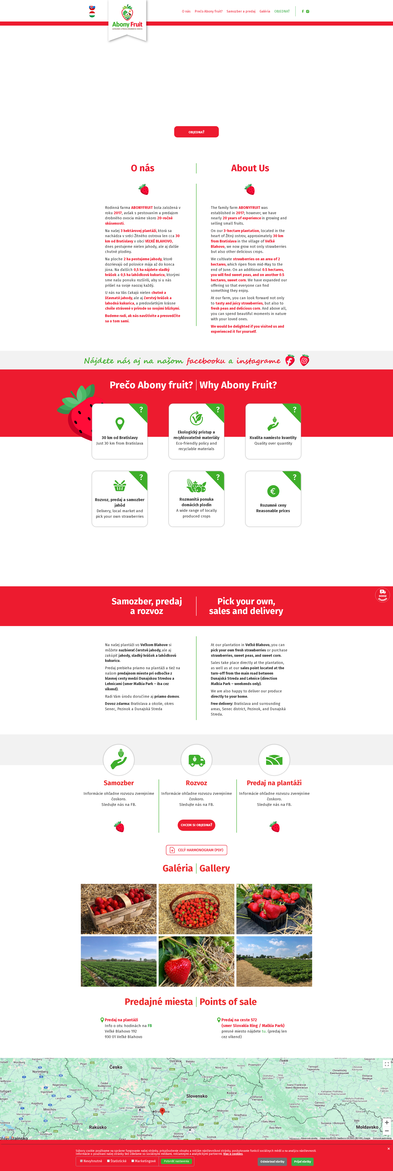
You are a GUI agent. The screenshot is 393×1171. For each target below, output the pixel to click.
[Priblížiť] (387, 1122)
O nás (186, 11)
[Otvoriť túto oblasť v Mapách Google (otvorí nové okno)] (8, 1137)
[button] (389, 1149)
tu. (265, 1031)
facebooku (205, 361)
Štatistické (118, 1161)
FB (150, 1025)
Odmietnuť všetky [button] (272, 1161)
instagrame (258, 361)
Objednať (282, 11)
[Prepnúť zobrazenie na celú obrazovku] (387, 1064)
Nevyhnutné (93, 1161)
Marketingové (145, 1161)
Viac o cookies (233, 1154)
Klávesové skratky (309, 1138)
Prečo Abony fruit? (208, 11)
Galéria (265, 11)
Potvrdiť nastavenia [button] (176, 1161)
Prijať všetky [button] (302, 1161)
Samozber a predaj (241, 11)
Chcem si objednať (196, 825)
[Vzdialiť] (387, 1131)
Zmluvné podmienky (382, 1138)
